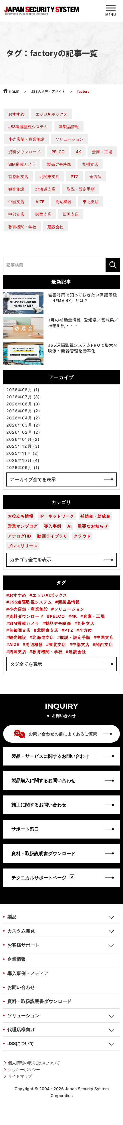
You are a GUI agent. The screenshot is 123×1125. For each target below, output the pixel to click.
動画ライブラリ (52, 536)
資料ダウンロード (24, 151)
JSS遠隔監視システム (28, 126)
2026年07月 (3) (23, 397)
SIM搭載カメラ (22, 164)
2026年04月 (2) (23, 418)
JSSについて (20, 1043)
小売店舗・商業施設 (26, 139)
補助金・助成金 (95, 516)
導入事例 (52, 526)
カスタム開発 (21, 931)
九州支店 (90, 164)
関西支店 (43, 214)
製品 (12, 917)
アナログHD (19, 536)
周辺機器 (63, 201)
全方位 (96, 176)
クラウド (82, 536)
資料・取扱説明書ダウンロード (39, 1001)
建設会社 (55, 226)
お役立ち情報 (21, 516)
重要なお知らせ (93, 526)
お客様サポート (23, 945)
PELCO (58, 151)
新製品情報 (69, 126)
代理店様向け (21, 1029)
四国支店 (71, 214)
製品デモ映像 (59, 164)
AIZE (39, 201)
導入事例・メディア (28, 973)
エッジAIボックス (51, 114)
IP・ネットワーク (56, 516)
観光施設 (16, 189)
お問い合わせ (21, 987)
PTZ (74, 176)
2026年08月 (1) (22, 389)
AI (69, 526)
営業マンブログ (23, 526)
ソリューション (69, 139)
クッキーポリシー (24, 1069)
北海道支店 (45, 189)
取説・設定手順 (81, 189)
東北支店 (91, 201)
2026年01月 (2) (22, 439)
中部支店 (16, 214)
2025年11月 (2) (22, 453)
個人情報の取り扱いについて (34, 1062)
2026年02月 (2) (23, 432)
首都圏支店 (18, 176)
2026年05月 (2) (23, 411)
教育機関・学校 (22, 226)
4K (78, 151)
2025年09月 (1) (22, 467)
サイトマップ (20, 1076)
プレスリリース (23, 545)
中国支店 (16, 201)
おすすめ (16, 114)
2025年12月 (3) (22, 446)
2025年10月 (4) (22, 460)
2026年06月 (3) (23, 404)
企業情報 (16, 959)
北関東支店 (49, 176)
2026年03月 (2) (23, 425)
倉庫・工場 (102, 151)
